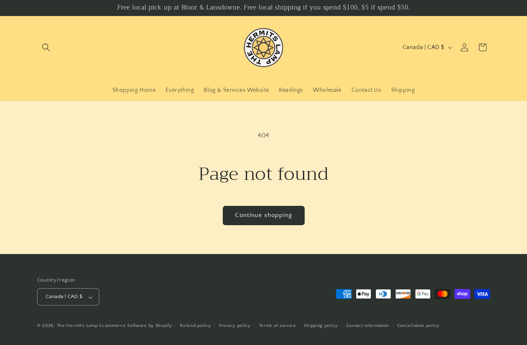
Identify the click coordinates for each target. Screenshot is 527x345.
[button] (46, 47)
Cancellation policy (418, 325)
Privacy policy (235, 325)
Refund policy (195, 325)
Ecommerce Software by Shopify (135, 326)
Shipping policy (321, 325)
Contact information (367, 325)
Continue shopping (263, 215)
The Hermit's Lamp (77, 326)
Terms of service (277, 325)
